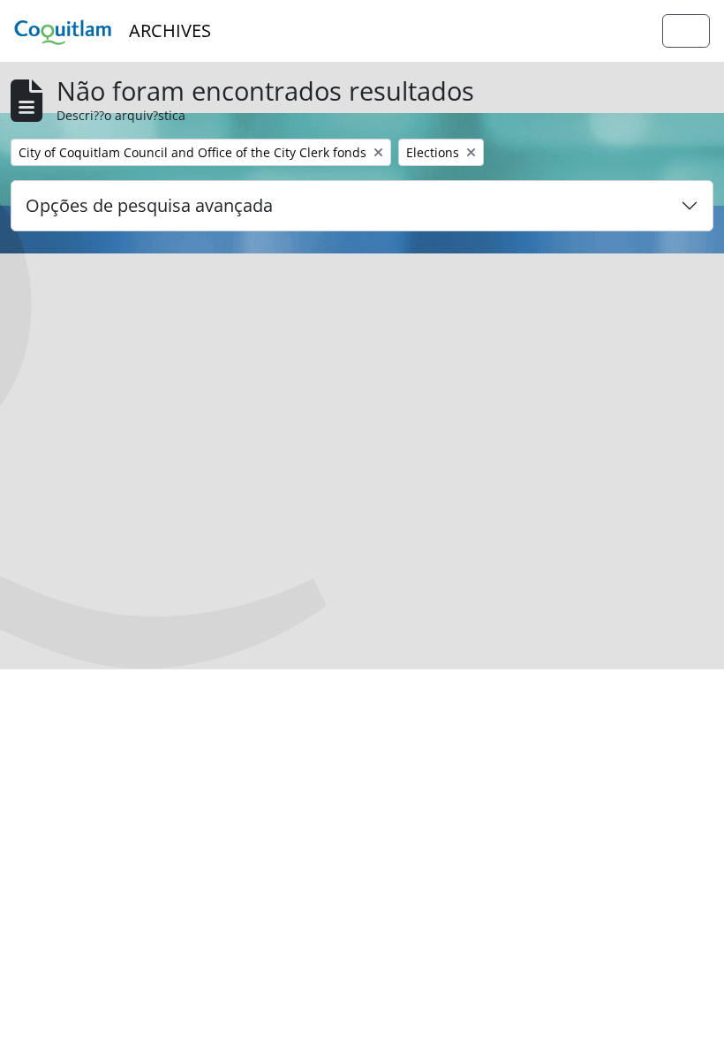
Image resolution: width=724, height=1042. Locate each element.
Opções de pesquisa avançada (149, 205)
